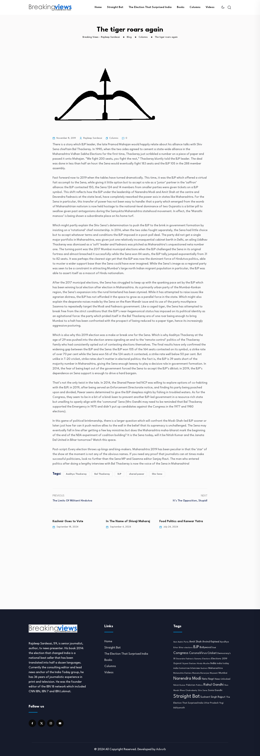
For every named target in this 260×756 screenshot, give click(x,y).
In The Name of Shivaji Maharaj (128, 521)
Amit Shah (195, 641)
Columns (195, 7)
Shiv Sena (157, 474)
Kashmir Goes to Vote (68, 521)
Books (180, 7)
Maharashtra (215, 668)
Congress (180, 653)
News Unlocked (222, 679)
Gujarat (177, 663)
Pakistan (190, 685)
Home (98, 7)
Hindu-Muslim (203, 663)
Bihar (175, 647)
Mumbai (223, 673)
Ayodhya (224, 642)
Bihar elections (186, 648)
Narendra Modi (187, 678)
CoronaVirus (198, 653)
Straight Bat (115, 7)
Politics (199, 685)
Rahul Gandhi (213, 685)
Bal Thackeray (102, 474)
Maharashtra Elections (182, 673)
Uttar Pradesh (211, 703)
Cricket (212, 653)
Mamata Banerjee (200, 673)
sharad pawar (136, 474)
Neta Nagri (208, 679)
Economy (197, 659)
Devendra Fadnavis (185, 659)
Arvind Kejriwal (210, 641)
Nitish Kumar (179, 685)
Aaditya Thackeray (76, 474)
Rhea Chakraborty (188, 690)
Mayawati (214, 673)
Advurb (161, 749)
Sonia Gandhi (215, 690)
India (213, 663)
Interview (195, 668)
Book (214, 647)
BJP (119, 474)
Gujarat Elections (189, 663)
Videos (210, 7)
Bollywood (206, 647)
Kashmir (204, 668)
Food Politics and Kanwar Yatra (181, 521)
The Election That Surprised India (150, 7)
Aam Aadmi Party (181, 642)
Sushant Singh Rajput (212, 697)
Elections (206, 659)
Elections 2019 (219, 658)
